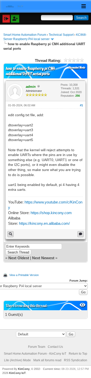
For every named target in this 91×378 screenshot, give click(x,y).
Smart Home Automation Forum (24, 35)
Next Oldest (18, 258)
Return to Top (78, 353)
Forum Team (36, 347)
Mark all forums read (47, 360)
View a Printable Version (24, 275)
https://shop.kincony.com (51, 213)
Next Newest (43, 258)
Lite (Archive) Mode (17, 360)
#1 (81, 105)
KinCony (24, 368)
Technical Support (61, 35)
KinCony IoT (17, 372)
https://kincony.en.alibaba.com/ (44, 223)
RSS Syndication (75, 360)
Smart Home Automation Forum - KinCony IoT (35, 353)
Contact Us (55, 347)
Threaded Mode (77, 67)
